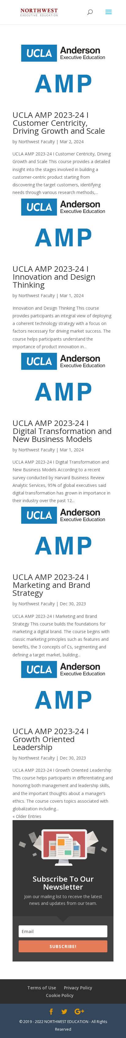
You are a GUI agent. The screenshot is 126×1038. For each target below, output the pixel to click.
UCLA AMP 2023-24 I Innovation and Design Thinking (54, 276)
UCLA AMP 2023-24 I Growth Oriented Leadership (51, 739)
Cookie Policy (60, 995)
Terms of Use (41, 988)
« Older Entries (27, 816)
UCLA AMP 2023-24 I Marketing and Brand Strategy (51, 584)
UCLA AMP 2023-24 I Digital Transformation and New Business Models (62, 430)
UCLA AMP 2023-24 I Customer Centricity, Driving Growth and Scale (59, 122)
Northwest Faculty (36, 141)
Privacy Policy (78, 988)
